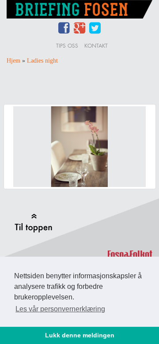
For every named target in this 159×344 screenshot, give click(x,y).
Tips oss (67, 45)
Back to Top (33, 222)
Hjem (13, 60)
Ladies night (42, 60)
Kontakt (96, 45)
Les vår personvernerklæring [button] (60, 309)
